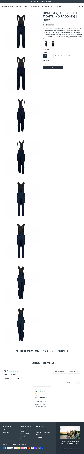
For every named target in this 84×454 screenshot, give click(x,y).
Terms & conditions (8, 430)
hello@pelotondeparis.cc (42, 430)
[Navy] (46, 46)
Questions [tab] (17, 378)
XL (62, 55)
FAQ (21, 438)
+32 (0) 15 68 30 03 (41, 429)
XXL (65, 55)
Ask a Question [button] (60, 371)
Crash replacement (25, 435)
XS (48, 55)
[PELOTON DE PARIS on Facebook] (37, 437)
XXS (45, 55)
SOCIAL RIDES (56, 6)
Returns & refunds (24, 433)
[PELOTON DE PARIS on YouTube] (41, 437)
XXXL (69, 55)
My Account (6, 429)
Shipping (22, 431)
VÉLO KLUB (45, 6)
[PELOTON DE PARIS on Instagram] (39, 437)
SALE (18, 6)
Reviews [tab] (7, 378)
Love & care (23, 436)
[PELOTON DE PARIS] (8, 7)
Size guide (22, 429)
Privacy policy (6, 432)
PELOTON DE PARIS (11, 444)
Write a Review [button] (74, 371)
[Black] (53, 46)
